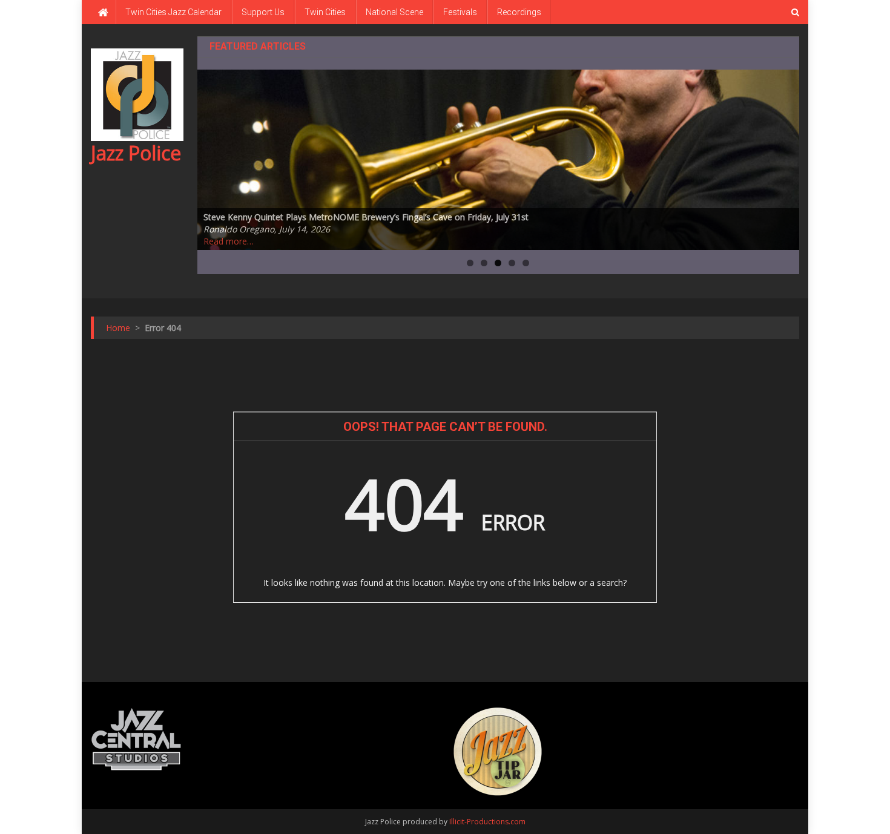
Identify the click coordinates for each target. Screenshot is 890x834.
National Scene (394, 12)
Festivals (460, 12)
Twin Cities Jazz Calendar (173, 12)
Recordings (519, 12)
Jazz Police (136, 153)
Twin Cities (325, 12)
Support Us (263, 12)
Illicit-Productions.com (487, 821)
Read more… (228, 241)
